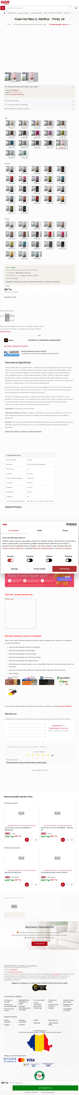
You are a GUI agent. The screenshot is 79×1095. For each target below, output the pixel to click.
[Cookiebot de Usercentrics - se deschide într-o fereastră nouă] (68, 524)
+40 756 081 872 (56, 974)
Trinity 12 (62, 138)
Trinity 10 (36, 138)
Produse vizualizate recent (13, 896)
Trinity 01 (11, 173)
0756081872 (13, 969)
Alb (6, 118)
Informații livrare (13, 100)
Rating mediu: (39, 752)
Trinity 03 (24, 128)
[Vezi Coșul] (76, 8)
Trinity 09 (11, 183)
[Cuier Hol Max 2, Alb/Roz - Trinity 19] (22, 521)
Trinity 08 (24, 138)
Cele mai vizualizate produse (36, 896)
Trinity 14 (24, 148)
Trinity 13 (11, 148)
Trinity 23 (24, 203)
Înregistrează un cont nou (58, 728)
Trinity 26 (62, 203)
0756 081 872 (14, 90)
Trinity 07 (11, 138)
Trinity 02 (11, 128)
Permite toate (64, 569)
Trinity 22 (24, 157)
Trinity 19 (62, 148)
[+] (10, 1087)
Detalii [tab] (39, 530)
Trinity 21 (11, 157)
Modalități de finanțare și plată (18, 108)
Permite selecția (39, 569)
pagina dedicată (65, 706)
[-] (2, 1087)
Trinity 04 (36, 128)
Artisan (7, 163)
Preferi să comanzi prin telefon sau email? (22, 87)
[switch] (29, 560)
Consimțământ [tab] (13, 530)
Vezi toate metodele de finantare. (16, 346)
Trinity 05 (49, 128)
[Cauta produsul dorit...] (70, 8)
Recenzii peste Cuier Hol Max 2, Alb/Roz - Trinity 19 (26, 746)
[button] (45, 1087)
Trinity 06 (62, 128)
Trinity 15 (36, 148)
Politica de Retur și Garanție (17, 104)
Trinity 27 (11, 213)
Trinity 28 (24, 213)
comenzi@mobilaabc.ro (16, 94)
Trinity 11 (49, 138)
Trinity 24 (36, 203)
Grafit (7, 219)
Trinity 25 (49, 203)
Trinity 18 (11, 258)
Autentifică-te (57, 725)
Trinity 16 (49, 148)
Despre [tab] (65, 530)
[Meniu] (2, 8)
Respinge (14, 569)
